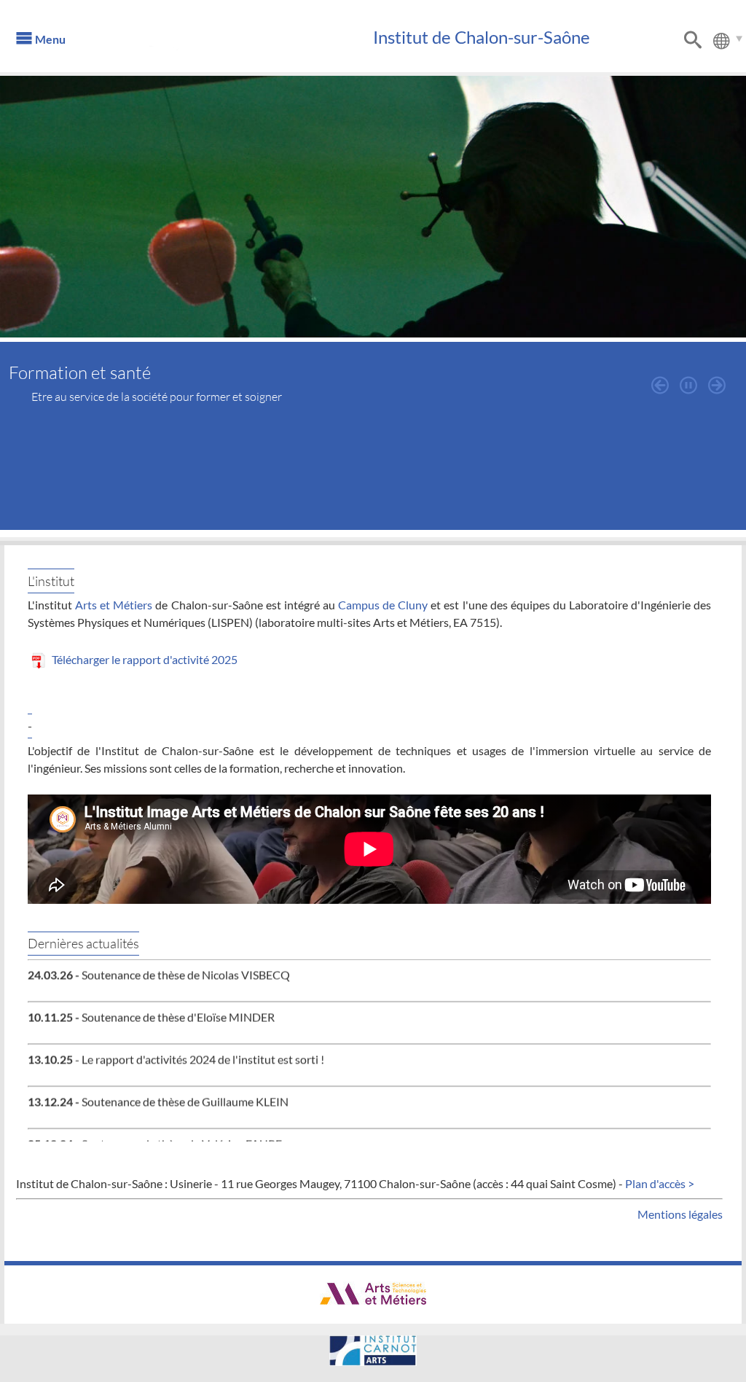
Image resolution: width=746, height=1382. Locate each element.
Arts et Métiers (113, 605)
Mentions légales (680, 1214)
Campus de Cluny (383, 605)
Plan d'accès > (659, 1183)
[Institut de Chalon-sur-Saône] (231, 44)
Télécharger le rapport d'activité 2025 (143, 659)
